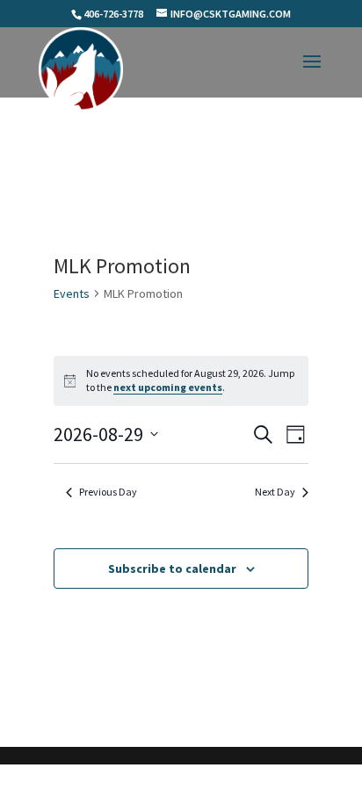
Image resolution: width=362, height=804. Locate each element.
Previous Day (108, 491)
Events (72, 293)
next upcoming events (167, 387)
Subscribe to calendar (172, 568)
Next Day (275, 491)
